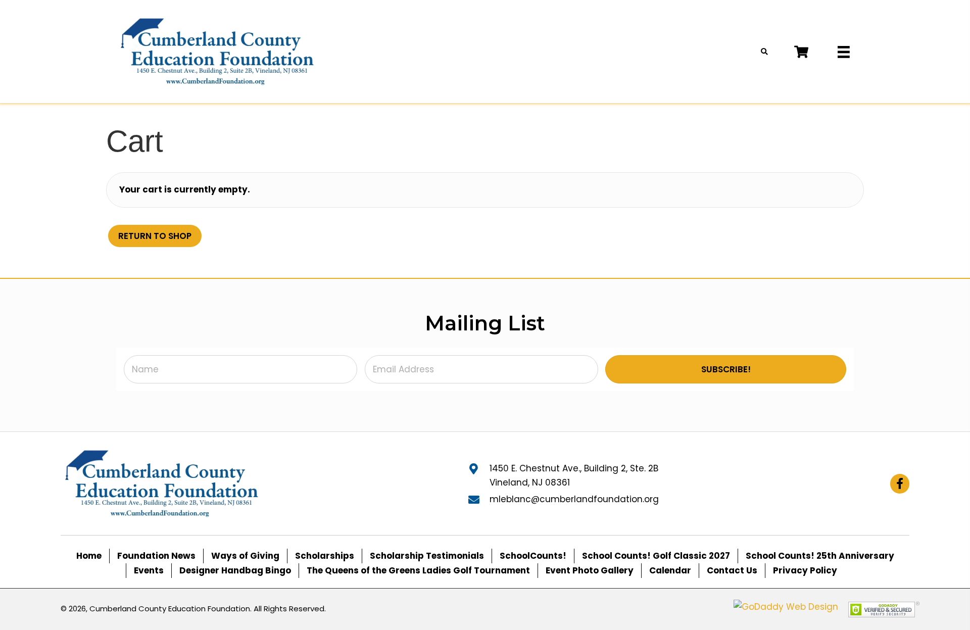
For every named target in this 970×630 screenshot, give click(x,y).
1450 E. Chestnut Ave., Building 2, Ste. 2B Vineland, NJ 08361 (574, 475)
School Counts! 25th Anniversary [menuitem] (820, 556)
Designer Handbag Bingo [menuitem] (235, 570)
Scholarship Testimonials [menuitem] (427, 556)
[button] (725, 369)
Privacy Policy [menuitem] (805, 570)
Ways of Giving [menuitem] (245, 556)
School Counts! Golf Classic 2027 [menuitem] (656, 556)
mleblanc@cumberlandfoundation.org (574, 499)
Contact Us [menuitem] (732, 570)
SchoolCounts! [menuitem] (533, 556)
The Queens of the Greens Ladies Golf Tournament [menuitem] (418, 570)
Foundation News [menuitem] (156, 556)
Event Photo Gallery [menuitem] (590, 570)
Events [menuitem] (149, 570)
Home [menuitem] (89, 556)
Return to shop (154, 236)
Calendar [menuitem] (670, 570)
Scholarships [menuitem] (324, 556)
